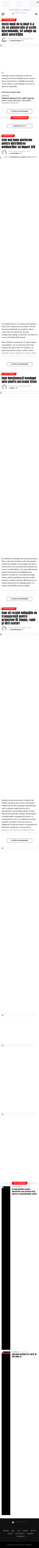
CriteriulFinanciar (15, 629)
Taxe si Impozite (20, 1534)
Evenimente (30, 1534)
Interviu (10, 1534)
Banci (13, 1531)
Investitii (33, 1531)
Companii (25, 1531)
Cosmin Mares (14, 153)
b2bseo (12, 388)
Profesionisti (21, 1536)
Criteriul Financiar (15, 41)
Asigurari (6, 1531)
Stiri (18, 1531)
